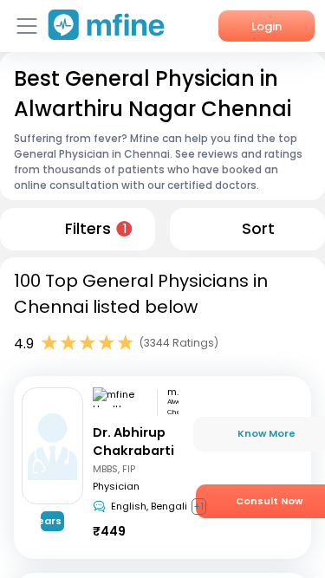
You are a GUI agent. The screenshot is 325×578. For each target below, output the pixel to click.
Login (266, 26)
